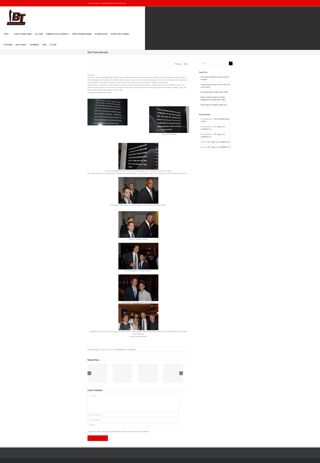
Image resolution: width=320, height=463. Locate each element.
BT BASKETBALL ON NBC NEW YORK (214, 92)
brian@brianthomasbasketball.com (114, 3)
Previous (178, 64)
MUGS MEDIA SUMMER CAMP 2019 (214, 105)
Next (185, 64)
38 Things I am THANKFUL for (219, 142)
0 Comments (131, 349)
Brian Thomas (94, 349)
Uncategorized (120, 349)
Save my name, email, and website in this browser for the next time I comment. (119, 431)
